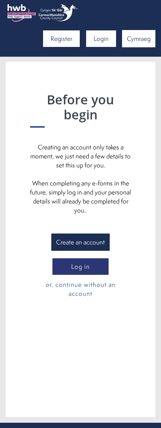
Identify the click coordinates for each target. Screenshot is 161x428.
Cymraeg (139, 38)
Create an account (80, 242)
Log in (80, 266)
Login (101, 38)
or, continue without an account (81, 289)
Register (61, 38)
